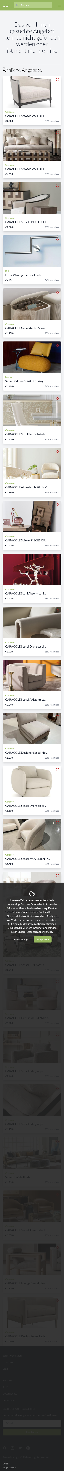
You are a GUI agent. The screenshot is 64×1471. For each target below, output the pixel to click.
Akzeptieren (42, 939)
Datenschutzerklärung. (40, 931)
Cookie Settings (20, 939)
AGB (6, 1463)
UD (6, 5)
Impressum (9, 1467)
